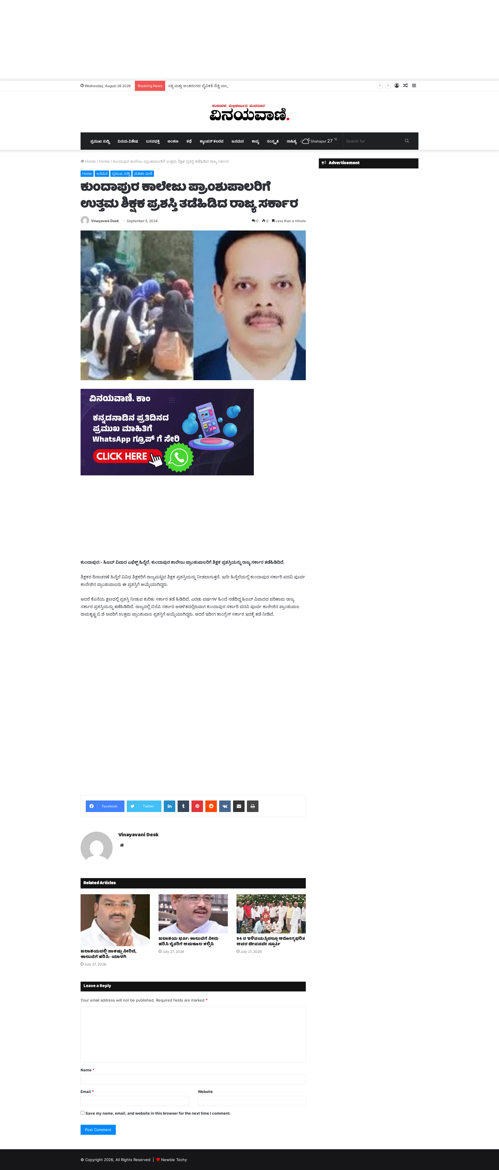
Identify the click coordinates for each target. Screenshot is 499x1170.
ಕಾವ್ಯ (255, 141)
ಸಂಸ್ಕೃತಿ (273, 141)
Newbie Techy (174, 1159)
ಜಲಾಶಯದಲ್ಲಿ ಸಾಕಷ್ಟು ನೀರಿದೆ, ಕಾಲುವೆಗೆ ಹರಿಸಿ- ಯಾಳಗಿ (108, 954)
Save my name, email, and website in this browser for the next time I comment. (158, 1113)
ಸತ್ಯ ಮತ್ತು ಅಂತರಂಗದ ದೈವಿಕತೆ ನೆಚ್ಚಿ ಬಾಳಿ (198, 85)
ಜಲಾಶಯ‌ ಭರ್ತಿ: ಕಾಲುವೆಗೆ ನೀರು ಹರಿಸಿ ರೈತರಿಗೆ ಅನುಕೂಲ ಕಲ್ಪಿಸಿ (188, 941)
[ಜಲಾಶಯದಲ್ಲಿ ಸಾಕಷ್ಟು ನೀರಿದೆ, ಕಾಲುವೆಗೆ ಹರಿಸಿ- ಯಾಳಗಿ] (115, 920)
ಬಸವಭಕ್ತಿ (152, 141)
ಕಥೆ (189, 141)
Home (90, 161)
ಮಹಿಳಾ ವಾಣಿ (143, 173)
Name (87, 1070)
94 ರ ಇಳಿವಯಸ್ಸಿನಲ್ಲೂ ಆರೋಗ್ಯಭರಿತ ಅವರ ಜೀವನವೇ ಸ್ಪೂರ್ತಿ (271, 941)
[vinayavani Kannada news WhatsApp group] (167, 474)
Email (87, 1091)
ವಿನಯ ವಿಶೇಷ (128, 141)
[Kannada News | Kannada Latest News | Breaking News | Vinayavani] (249, 112)
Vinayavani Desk (105, 221)
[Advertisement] (249, 40)
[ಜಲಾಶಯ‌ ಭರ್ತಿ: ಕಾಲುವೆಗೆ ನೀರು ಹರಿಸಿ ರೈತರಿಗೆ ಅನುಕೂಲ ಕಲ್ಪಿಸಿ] (193, 913)
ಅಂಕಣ (172, 141)
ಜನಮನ (238, 141)
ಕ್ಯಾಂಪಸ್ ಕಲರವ (212, 141)
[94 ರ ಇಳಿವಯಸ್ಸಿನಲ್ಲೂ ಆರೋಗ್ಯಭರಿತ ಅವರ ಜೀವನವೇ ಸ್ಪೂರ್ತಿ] (271, 913)
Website (205, 1091)
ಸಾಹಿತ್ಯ (291, 141)
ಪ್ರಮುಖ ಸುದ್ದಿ (99, 141)
